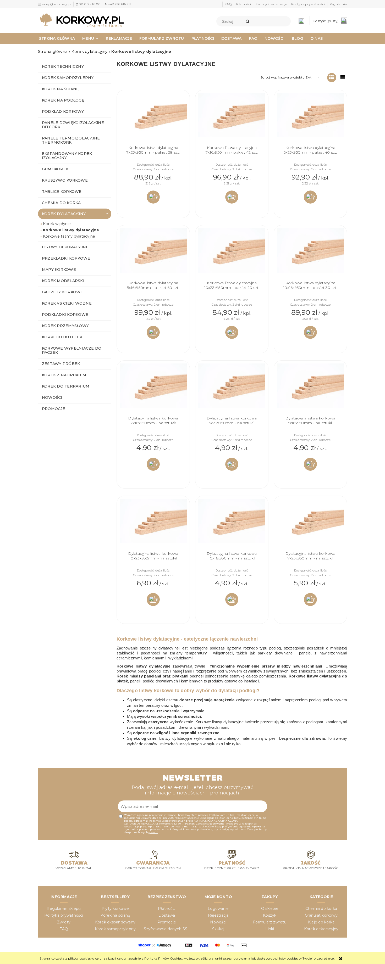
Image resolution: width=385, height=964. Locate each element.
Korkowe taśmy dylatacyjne (69, 236)
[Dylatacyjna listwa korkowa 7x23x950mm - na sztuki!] (310, 525)
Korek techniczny (63, 66)
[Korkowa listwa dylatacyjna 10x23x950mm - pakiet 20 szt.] (231, 254)
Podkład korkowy (63, 111)
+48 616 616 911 (119, 4)
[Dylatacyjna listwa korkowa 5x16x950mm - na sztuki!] (310, 389)
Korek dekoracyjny (321, 929)
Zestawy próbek (61, 363)
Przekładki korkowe (66, 258)
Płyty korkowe (115, 908)
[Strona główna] (81, 20)
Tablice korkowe (62, 191)
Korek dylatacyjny (64, 213)
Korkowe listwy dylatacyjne (71, 230)
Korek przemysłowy (65, 325)
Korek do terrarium (65, 386)
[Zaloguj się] (303, 20)
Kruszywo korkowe (65, 180)
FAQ (228, 4)
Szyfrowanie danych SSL (167, 929)
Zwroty (63, 922)
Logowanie (218, 908)
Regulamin (338, 4)
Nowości (52, 397)
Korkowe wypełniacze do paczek (71, 350)
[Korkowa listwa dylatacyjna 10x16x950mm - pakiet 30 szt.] (310, 254)
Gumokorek (55, 169)
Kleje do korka (321, 922)
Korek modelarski (63, 280)
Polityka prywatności (308, 4)
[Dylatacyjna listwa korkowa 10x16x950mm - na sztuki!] (231, 525)
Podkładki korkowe (65, 314)
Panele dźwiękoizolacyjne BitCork (73, 124)
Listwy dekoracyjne (65, 247)
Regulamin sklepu (64, 908)
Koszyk (269, 915)
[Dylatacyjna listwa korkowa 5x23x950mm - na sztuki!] (231, 389)
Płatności (243, 4)
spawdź (153, 832)
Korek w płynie (57, 223)
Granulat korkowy (321, 915)
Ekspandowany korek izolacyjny (67, 155)
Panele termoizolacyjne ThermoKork (71, 140)
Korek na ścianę (60, 89)
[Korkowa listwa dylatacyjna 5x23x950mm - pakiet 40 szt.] (310, 119)
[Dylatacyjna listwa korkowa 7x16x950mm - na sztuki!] (153, 389)
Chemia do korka (61, 202)
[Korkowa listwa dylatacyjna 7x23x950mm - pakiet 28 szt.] (153, 119)
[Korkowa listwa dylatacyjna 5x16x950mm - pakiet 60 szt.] (153, 254)
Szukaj (218, 929)
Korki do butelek (62, 337)
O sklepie (269, 908)
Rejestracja (218, 915)
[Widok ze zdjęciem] (331, 77)
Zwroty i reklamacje (271, 4)
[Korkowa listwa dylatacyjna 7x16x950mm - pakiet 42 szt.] (231, 119)
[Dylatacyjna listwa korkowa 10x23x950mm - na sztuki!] (153, 525)
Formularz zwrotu (270, 922)
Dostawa (166, 915)
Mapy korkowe (59, 269)
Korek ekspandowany (115, 922)
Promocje (53, 408)
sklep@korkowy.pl (56, 4)
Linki (269, 929)
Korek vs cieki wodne (67, 303)
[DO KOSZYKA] (153, 197)
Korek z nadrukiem (64, 375)
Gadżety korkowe (62, 292)
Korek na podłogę (63, 100)
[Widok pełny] (342, 77)
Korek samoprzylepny (68, 77)
